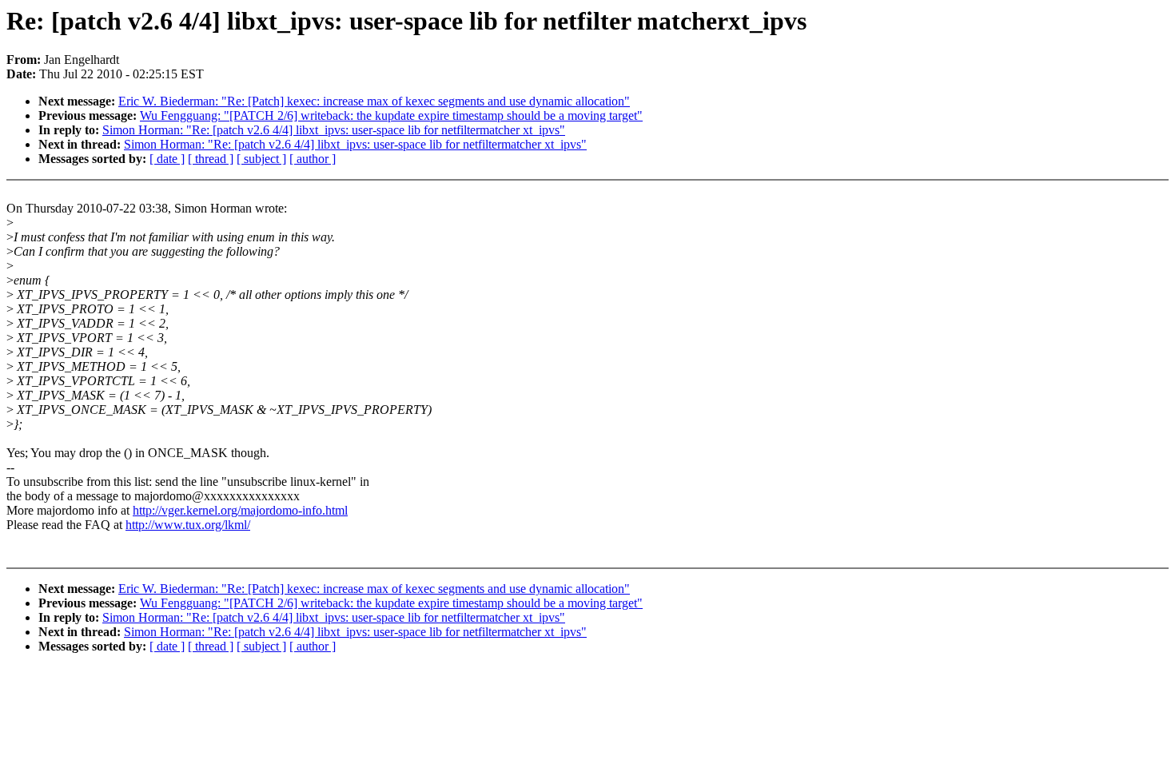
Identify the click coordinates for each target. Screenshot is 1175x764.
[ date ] (167, 158)
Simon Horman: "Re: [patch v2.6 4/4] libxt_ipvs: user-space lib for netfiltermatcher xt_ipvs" (333, 130)
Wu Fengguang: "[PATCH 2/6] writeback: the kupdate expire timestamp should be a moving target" (391, 115)
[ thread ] (210, 158)
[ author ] (312, 158)
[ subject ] (261, 158)
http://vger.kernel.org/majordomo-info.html (240, 510)
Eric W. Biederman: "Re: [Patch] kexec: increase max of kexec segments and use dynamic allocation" (374, 101)
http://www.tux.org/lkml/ (187, 524)
